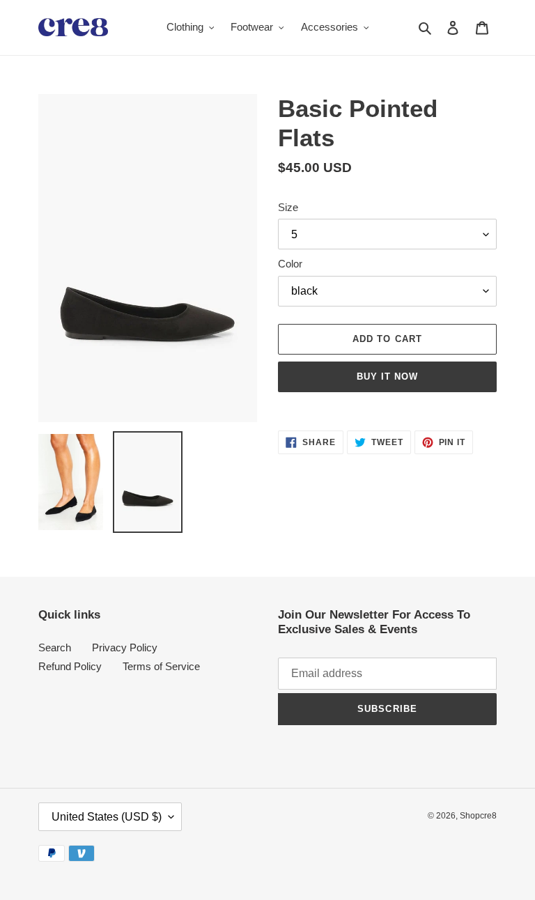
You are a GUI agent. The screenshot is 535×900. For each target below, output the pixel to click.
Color (290, 264)
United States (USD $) (107, 817)
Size (288, 207)
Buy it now (387, 376)
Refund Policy (70, 666)
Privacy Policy (124, 647)
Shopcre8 (478, 816)
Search (54, 647)
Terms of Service (161, 666)
